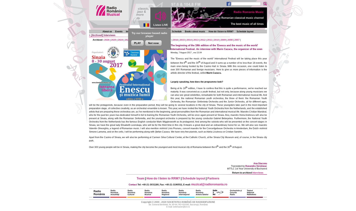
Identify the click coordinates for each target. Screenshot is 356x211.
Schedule (177, 31)
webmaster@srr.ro (181, 207)
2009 (223, 40)
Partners (213, 178)
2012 (202, 40)
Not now (153, 43)
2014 (189, 40)
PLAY (137, 43)
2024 (120, 40)
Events (119, 31)
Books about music (195, 31)
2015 (182, 40)
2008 (230, 40)
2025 (113, 40)
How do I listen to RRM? (221, 31)
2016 (175, 40)
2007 (237, 40)
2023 (127, 40)
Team (140, 178)
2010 (216, 40)
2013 (196, 40)
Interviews (109, 35)
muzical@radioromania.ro (209, 184)
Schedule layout (245, 31)
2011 (209, 40)
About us (107, 31)
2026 (106, 40)
